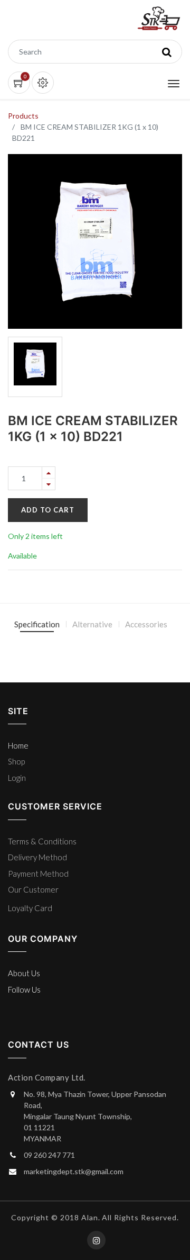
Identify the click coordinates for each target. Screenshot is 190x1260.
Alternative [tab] (92, 624)
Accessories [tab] (146, 624)
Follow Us (24, 989)
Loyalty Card (30, 908)
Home (18, 745)
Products (23, 115)
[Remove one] (48, 484)
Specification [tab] (37, 624)
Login (17, 777)
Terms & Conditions (42, 841)
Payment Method (38, 873)
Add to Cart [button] (47, 510)
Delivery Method (37, 857)
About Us (24, 973)
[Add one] (48, 472)
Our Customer (33, 889)
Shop (16, 761)
